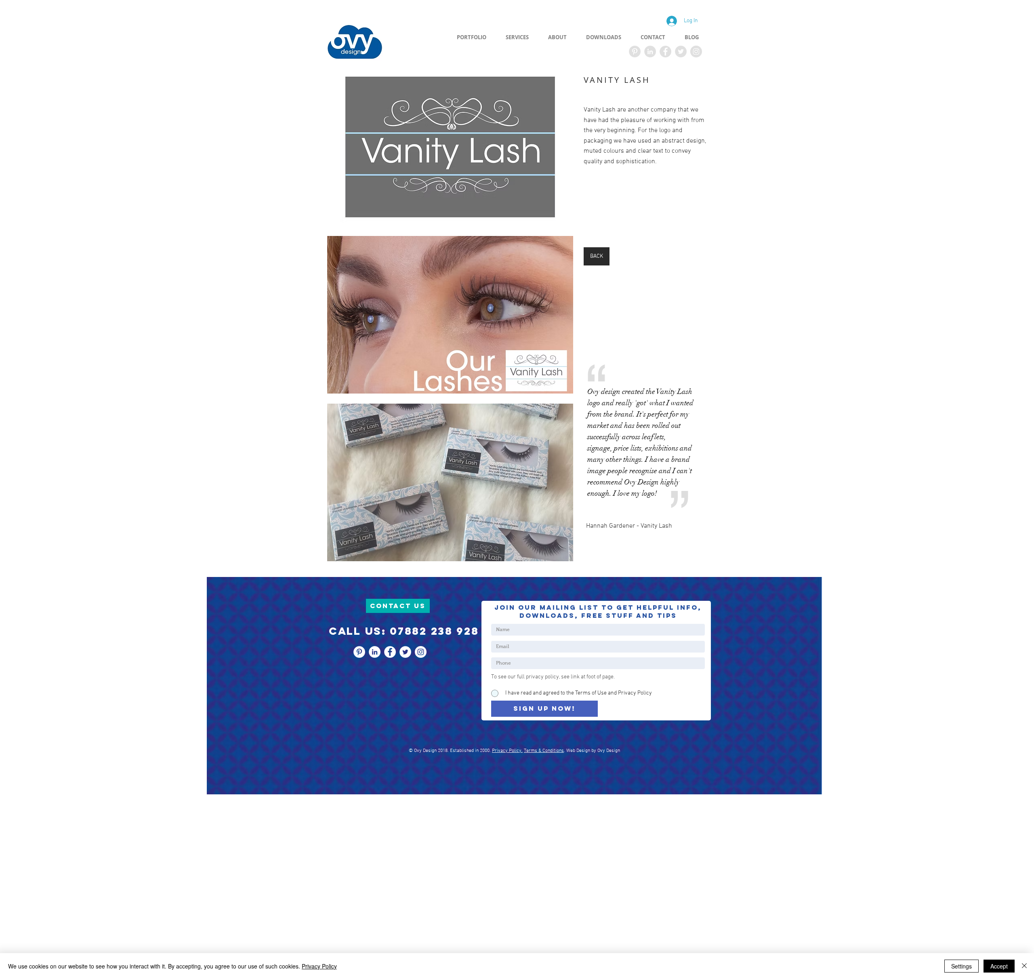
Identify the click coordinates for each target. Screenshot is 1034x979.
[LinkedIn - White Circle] (374, 652)
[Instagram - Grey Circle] (696, 51)
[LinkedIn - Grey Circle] (650, 51)
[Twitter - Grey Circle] (681, 51)
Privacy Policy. (507, 751)
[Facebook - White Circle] (390, 652)
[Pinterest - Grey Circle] (635, 51)
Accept (999, 966)
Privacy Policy (319, 966)
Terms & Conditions (544, 751)
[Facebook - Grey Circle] (665, 51)
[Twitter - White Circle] (405, 652)
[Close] (1024, 966)
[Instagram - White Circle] (421, 652)
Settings (961, 966)
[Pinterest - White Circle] (359, 652)
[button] (450, 147)
